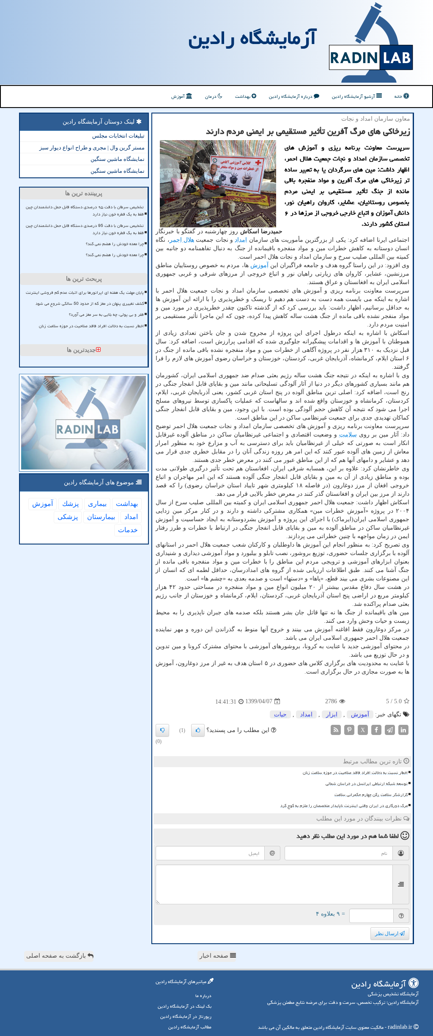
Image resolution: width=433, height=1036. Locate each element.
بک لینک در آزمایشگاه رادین (184, 1006)
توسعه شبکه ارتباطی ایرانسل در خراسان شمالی (367, 783)
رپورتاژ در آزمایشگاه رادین (185, 1016)
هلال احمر (182, 240)
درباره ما (203, 995)
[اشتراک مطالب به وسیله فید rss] (336, 729)
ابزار (331, 714)
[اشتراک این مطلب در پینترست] (349, 729)
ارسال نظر (387, 934)
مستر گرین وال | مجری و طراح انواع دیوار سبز (92, 147)
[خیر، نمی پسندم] (162, 730)
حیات (280, 714)
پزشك (70, 503)
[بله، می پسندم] (198, 730)
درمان (211, 96)
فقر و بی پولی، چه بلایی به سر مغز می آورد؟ (106, 314)
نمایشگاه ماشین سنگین (117, 159)
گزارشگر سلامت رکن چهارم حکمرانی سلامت (371, 794)
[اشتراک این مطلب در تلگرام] (390, 729)
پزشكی (68, 516)
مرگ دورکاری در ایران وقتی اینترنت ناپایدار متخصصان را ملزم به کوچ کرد (344, 805)
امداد (241, 240)
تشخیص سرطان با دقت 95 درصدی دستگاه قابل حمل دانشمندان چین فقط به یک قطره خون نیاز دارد (85, 229)
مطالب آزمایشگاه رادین (189, 1026)
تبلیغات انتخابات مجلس (118, 136)
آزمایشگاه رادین (252, 37)
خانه (399, 96)
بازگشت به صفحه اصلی (57, 956)
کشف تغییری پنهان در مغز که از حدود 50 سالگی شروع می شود (90, 303)
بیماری (97, 503)
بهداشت (243, 96)
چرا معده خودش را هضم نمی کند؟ (115, 244)
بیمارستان (101, 516)
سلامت (348, 434)
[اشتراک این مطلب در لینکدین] (403, 729)
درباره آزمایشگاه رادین (291, 96)
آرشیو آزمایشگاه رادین (354, 96)
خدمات (128, 529)
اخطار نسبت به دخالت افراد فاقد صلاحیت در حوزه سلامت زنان (355, 772)
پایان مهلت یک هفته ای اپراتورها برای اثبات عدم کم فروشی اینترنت (85, 292)
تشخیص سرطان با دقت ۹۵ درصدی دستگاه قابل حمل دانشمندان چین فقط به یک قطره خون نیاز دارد (85, 210)
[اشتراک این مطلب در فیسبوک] (376, 729)
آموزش (178, 96)
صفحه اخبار (215, 956)
